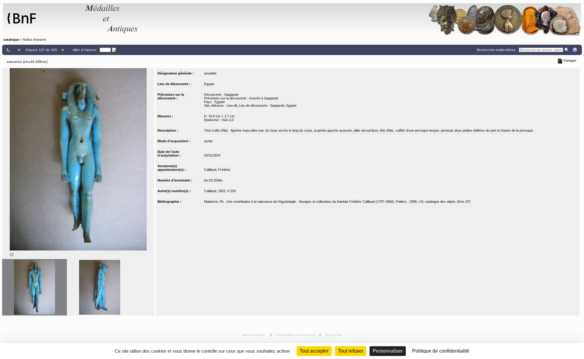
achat (208, 141)
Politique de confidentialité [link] (440, 351)
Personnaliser (388, 351)
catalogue (11, 39)
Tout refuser (350, 351)
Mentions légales (254, 335)
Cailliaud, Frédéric (217, 169)
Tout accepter (314, 351)
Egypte (209, 84)
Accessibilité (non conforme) (296, 335)
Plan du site (333, 335)
